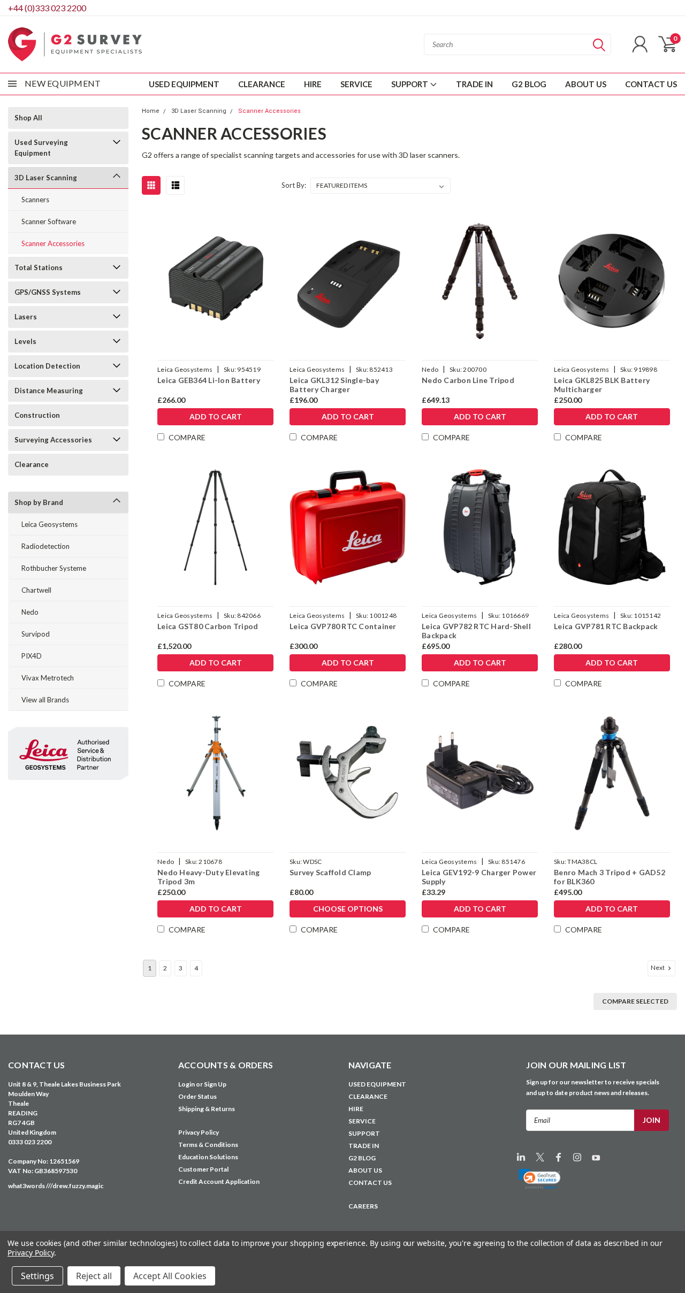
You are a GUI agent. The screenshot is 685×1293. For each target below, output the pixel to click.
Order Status (197, 1096)
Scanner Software (48, 221)
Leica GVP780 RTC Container (343, 626)
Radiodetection (45, 546)
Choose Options (348, 908)
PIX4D (31, 656)
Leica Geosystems (49, 524)
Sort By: (293, 185)
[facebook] (558, 1157)
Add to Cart (215, 416)
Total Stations (38, 267)
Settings (37, 1276)
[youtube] (596, 1157)
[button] (539, 1179)
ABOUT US (585, 84)
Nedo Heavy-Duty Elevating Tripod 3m (208, 877)
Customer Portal (203, 1169)
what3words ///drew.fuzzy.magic (55, 1186)
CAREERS (363, 1206)
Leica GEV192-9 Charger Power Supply (479, 877)
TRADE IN (474, 84)
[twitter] (539, 1157)
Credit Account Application (219, 1181)
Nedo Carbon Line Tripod (468, 380)
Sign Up (215, 1084)
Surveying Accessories (53, 439)
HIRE (313, 84)
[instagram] (577, 1157)
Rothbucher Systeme (53, 568)
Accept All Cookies (170, 1276)
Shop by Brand (38, 502)
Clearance (31, 464)
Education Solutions (208, 1157)
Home (150, 111)
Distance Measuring (48, 390)
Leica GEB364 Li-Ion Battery (208, 380)
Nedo (30, 612)
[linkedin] (521, 1157)
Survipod (35, 634)
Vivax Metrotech (47, 678)
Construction (37, 415)
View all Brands (45, 699)
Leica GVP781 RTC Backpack (606, 626)
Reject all (94, 1276)
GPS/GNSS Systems (47, 292)
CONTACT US (651, 84)
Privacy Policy (198, 1132)
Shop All (28, 117)
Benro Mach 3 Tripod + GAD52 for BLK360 (609, 877)
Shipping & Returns (206, 1109)
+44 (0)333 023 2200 (47, 8)
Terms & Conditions (208, 1145)
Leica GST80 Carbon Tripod (207, 626)
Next (658, 967)
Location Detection (47, 366)
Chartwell (36, 590)
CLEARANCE (261, 84)
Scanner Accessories (53, 243)
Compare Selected (635, 1001)
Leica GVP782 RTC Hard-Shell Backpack (476, 631)
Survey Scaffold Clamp (330, 872)
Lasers (25, 316)
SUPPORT (410, 84)
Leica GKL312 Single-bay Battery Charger (334, 385)
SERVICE (356, 84)
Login (186, 1084)
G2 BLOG (529, 84)
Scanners (35, 199)
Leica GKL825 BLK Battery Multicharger (602, 385)
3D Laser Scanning (45, 177)
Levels (25, 341)
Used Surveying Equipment (41, 147)
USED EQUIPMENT (184, 84)
